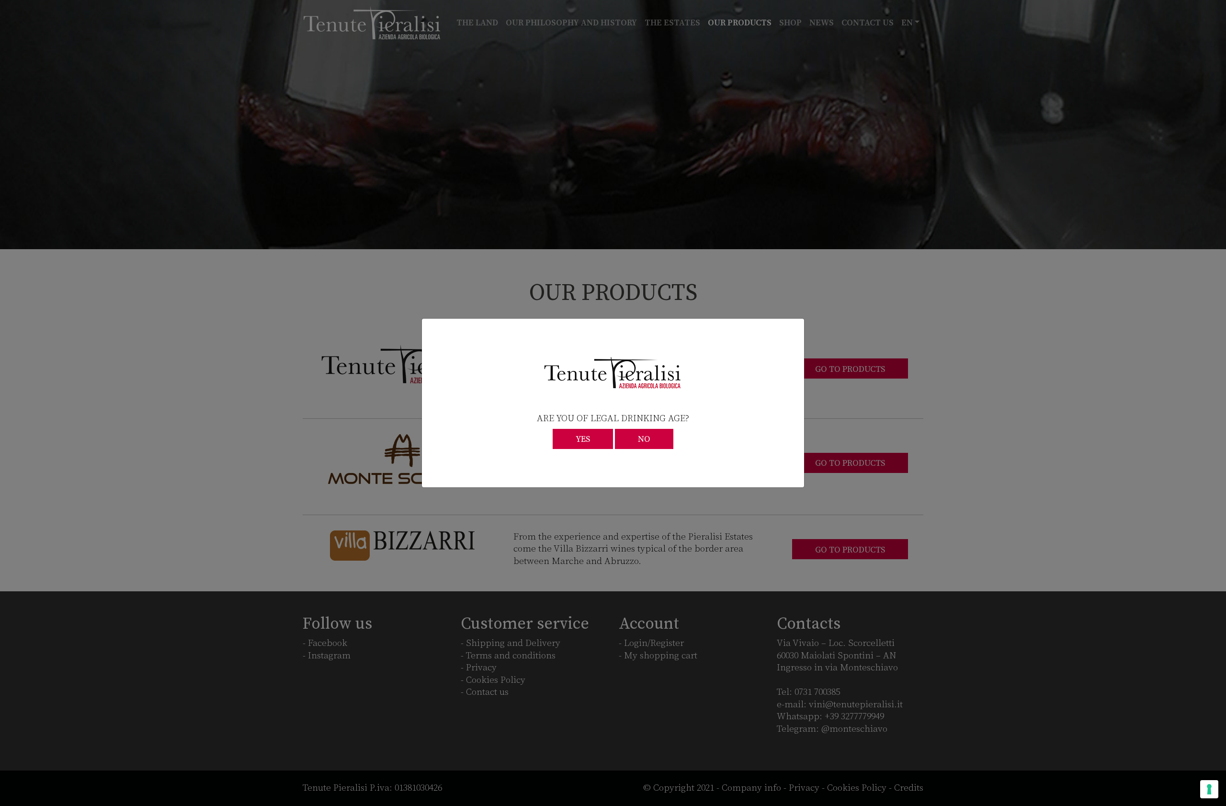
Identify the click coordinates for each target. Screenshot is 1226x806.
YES (583, 439)
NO (644, 439)
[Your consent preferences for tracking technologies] (1209, 789)
